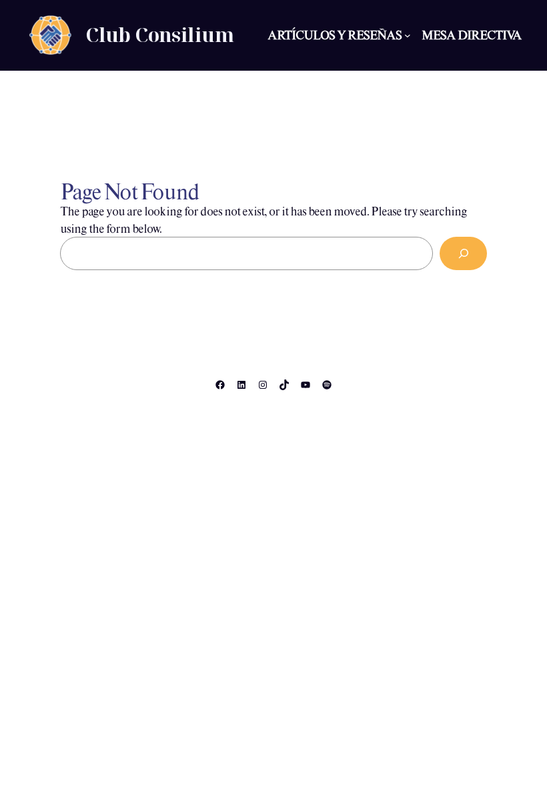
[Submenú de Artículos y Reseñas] (407, 35)
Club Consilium (159, 34)
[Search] (463, 253)
